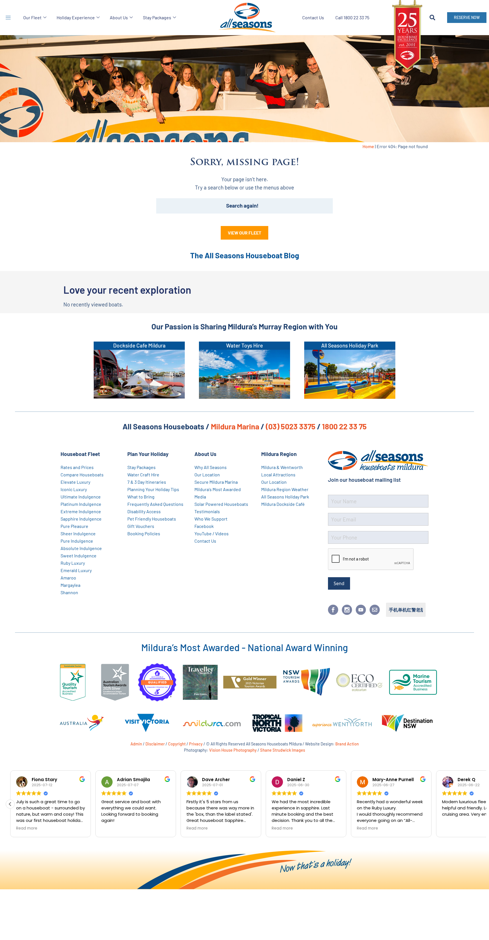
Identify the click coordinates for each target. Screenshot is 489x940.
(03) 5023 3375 (291, 426)
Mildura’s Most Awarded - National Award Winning (244, 647)
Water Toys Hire (244, 345)
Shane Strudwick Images (282, 750)
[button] (8, 17)
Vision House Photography (233, 750)
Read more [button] (26, 828)
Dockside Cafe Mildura (139, 345)
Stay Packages (157, 17)
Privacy (196, 743)
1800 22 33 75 (344, 426)
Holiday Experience (76, 17)
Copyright (177, 743)
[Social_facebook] (333, 610)
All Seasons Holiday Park (349, 345)
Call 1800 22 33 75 (352, 17)
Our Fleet (32, 17)
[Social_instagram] (347, 610)
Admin (136, 743)
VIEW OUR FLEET (244, 232)
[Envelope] (375, 610)
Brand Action (347, 743)
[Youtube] (361, 610)
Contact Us (313, 17)
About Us (119, 17)
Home (368, 146)
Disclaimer (155, 743)
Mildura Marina (235, 426)
